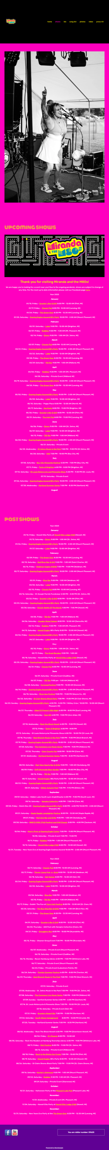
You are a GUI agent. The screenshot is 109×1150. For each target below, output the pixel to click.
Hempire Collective (50, 801)
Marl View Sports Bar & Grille (47, 765)
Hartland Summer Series (49, 485)
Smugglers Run (45, 931)
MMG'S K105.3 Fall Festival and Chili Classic (48, 822)
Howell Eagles (44, 630)
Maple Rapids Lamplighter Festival (46, 813)
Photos (82, 22)
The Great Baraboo (53, 653)
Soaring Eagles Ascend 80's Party (44, 317)
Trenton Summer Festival (49, 972)
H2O (48, 454)
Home (49, 22)
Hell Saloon (50, 877)
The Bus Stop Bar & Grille (48, 909)
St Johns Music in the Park (49, 449)
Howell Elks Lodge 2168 (64, 535)
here (88, 290)
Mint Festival (46, 1045)
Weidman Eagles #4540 (46, 567)
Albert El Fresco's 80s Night (46, 710)
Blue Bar (47, 580)
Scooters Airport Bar (47, 1013)
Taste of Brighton (46, 467)
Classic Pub (47, 308)
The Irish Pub (48, 417)
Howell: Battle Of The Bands (49, 608)
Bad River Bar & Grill (46, 562)
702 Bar (48, 363)
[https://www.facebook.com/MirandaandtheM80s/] (7, 1132)
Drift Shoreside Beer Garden (47, 770)
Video (91, 22)
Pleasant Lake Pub (64, 1091)
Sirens (46, 335)
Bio (65, 22)
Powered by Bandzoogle (54, 1148)
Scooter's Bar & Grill (48, 303)
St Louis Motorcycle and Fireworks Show (48, 472)
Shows (57, 22)
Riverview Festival (47, 694)
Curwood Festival (48, 685)
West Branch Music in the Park (46, 738)
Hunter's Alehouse (45, 1072)
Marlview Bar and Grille (46, 818)
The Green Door (47, 313)
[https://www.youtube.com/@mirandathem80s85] (14, 1132)
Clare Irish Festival (54, 904)
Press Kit (100, 22)
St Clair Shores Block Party (45, 699)
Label (47, 326)
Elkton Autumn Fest (49, 788)
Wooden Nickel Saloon (47, 621)
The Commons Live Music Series (49, 747)
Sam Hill (47, 715)
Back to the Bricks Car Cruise (48, 1054)
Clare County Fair (49, 751)
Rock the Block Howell (50, 724)
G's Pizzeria (53, 1036)
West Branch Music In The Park (46, 977)
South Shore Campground (46, 1018)
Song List (72, 22)
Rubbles (45, 331)
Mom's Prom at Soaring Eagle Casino (43, 831)
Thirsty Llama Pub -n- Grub (46, 872)
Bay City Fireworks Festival (48, 463)
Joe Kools (48, 408)
